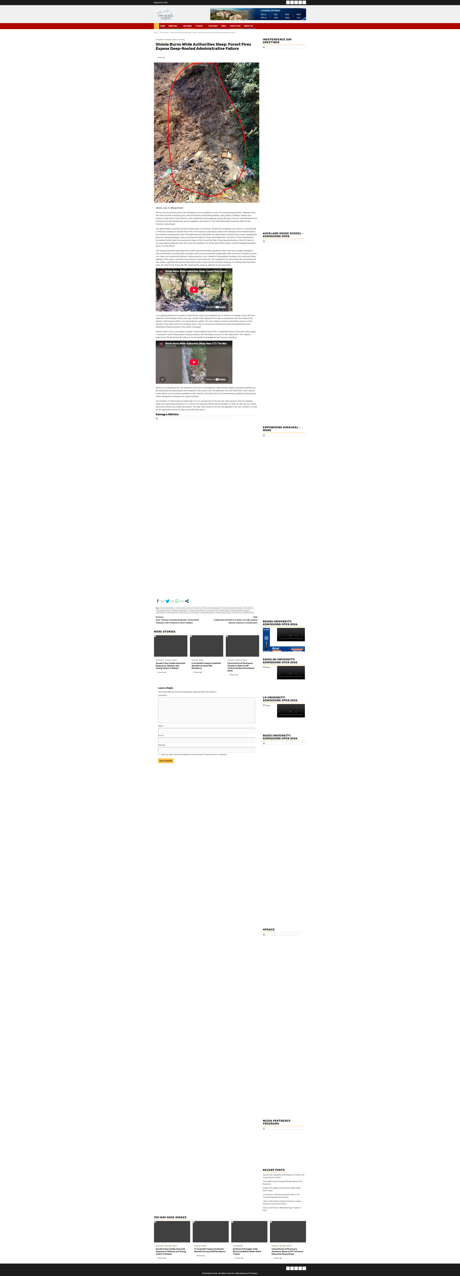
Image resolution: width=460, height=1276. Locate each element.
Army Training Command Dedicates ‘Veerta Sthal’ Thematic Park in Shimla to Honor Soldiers (177, 620)
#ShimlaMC (195, 613)
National (187, 26)
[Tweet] (169, 601)
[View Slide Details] (284, 1142)
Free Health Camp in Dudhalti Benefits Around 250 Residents (206, 665)
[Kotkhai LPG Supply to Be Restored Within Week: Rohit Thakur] (249, 1231)
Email (161, 735)
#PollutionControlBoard (197, 610)
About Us (248, 26)
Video (223, 26)
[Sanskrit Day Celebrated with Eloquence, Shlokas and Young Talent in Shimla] (170, 646)
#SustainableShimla (207, 613)
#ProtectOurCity (212, 610)
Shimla (174, 39)
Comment (162, 695)
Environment (160, 39)
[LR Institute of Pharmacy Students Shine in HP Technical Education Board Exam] (242, 646)
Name (161, 726)
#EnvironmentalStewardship (232, 608)
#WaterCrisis (237, 613)
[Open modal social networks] (187, 601)
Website (161, 745)
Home (162, 26)
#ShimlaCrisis (184, 613)
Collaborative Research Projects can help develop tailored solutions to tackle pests (235, 620)
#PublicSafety (224, 610)
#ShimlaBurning (172, 613)
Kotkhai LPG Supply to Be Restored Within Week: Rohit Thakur (247, 1251)
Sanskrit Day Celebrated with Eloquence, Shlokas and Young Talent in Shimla (170, 665)
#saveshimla (160, 613)
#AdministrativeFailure (184, 608)
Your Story (235, 26)
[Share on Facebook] (160, 601)
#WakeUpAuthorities (223, 613)
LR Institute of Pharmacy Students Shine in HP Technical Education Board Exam (240, 667)
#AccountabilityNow (167, 608)
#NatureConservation (180, 610)
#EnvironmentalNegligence (212, 608)
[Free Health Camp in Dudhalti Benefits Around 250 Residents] (206, 646)
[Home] (156, 26)
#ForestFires (248, 608)
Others (199, 26)
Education (230, 660)
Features (213, 26)
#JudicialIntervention (163, 610)
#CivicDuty (197, 608)
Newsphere (240, 1273)
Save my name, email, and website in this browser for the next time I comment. (194, 754)
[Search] (304, 26)
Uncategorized (238, 1246)
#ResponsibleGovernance (240, 610)
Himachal (173, 26)
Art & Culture (160, 660)
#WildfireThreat (248, 613)
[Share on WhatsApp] (179, 601)
